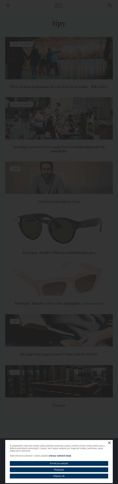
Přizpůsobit (59, 470)
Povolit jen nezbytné (59, 463)
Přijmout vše (59, 476)
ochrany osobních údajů (60, 456)
